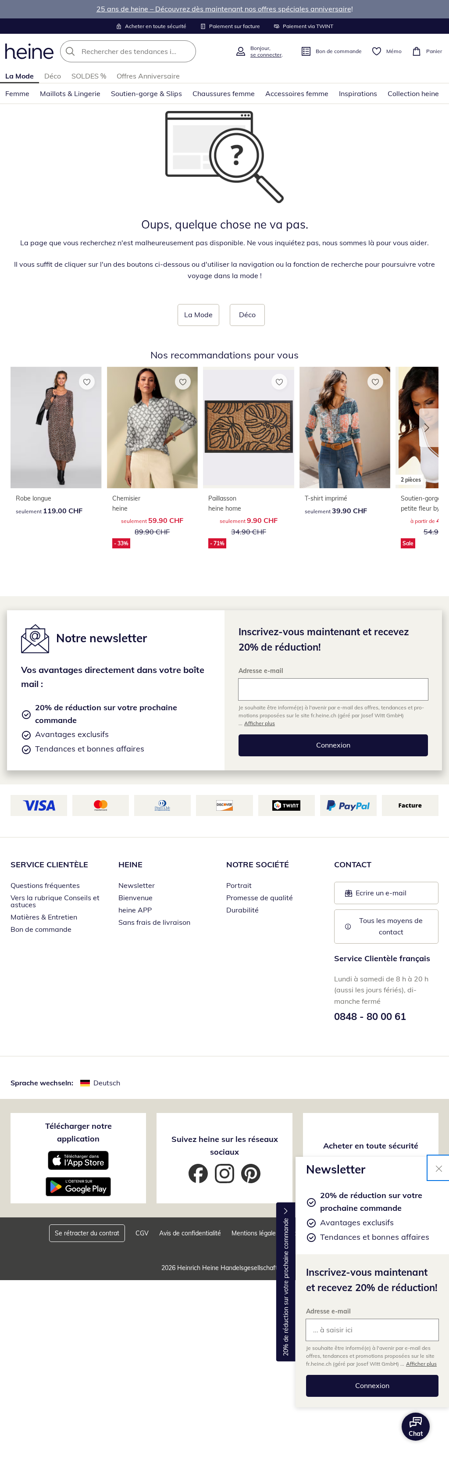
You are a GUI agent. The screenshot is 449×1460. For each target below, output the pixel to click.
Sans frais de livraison (154, 922)
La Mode (19, 76)
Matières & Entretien (44, 916)
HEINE (130, 864)
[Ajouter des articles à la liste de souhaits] (87, 382)
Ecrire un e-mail (391, 895)
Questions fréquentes (45, 885)
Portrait (239, 885)
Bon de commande (41, 929)
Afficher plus (421, 1363)
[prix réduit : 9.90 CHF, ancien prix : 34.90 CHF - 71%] (248, 428)
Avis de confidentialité (190, 1233)
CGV (142, 1233)
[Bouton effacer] (186, 51)
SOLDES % (88, 76)
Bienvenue (135, 897)
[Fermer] (439, 1168)
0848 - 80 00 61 (370, 1016)
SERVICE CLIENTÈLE (49, 864)
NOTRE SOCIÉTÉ (257, 864)
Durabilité (242, 909)
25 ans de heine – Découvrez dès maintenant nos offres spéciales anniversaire (223, 8)
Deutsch (106, 1082)
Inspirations (358, 93)
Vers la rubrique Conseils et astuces (55, 901)
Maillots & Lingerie (70, 93)
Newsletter (136, 885)
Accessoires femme (296, 93)
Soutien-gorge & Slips (146, 93)
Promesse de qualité (259, 897)
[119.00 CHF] (56, 428)
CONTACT (352, 864)
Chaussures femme (223, 93)
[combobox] (145, 51)
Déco (52, 76)
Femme (17, 93)
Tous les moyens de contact (391, 926)
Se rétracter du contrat (87, 1233)
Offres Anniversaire (148, 76)
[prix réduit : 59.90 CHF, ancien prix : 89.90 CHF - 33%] (152, 428)
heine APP (135, 909)
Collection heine (413, 93)
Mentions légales (255, 1233)
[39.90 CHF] (345, 428)
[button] (428, 427)
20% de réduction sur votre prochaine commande (286, 1287)
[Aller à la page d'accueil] (29, 51)
